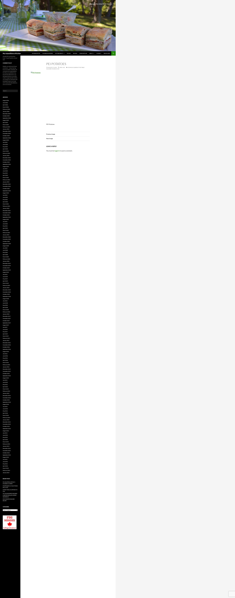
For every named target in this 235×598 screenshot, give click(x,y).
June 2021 (5, 223)
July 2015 (5, 380)
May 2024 (5, 146)
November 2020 (7, 239)
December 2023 (7, 157)
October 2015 (6, 373)
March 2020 (6, 256)
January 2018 (6, 314)
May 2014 (5, 411)
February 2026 (6, 109)
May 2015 (5, 384)
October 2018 (6, 294)
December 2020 (7, 237)
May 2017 (5, 331)
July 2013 (5, 433)
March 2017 (6, 336)
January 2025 (6, 129)
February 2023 (6, 179)
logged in (57, 151)
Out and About (59, 53)
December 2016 (7, 342)
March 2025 (6, 124)
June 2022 (5, 197)
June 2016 (5, 356)
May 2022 (5, 199)
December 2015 (7, 369)
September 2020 (7, 243)
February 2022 (6, 206)
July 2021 (5, 221)
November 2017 (7, 318)
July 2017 (5, 327)
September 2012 (7, 455)
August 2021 (6, 219)
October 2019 (6, 267)
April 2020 (5, 254)
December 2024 (7, 131)
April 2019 (5, 281)
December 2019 (7, 263)
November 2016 (7, 345)
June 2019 (5, 276)
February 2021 (6, 232)
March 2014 (6, 415)
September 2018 (7, 296)
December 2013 (7, 422)
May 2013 (5, 437)
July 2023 (5, 168)
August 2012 (6, 457)
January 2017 (6, 340)
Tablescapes (107, 53)
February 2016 (6, 364)
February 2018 (6, 312)
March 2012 (6, 468)
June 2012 (5, 461)
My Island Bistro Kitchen (12, 53)
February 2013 (6, 444)
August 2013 (6, 430)
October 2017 (6, 320)
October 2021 (6, 215)
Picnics (69, 53)
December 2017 (7, 316)
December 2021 (7, 210)
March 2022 (6, 204)
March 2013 (6, 441)
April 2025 (5, 122)
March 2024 (6, 151)
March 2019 (6, 283)
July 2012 (5, 459)
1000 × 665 (62, 67)
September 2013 (7, 428)
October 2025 (6, 116)
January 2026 (6, 111)
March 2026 (6, 107)
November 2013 (7, 424)
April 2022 (5, 201)
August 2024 (6, 140)
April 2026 (5, 105)
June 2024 (5, 144)
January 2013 (6, 446)
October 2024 (6, 135)
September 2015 (7, 375)
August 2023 (6, 166)
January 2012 (6, 472)
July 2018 (5, 301)
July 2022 (5, 195)
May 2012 (5, 463)
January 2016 (6, 367)
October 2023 (6, 162)
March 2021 (6, 230)
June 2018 (5, 303)
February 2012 (6, 470)
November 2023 (7, 160)
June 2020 (5, 250)
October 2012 (6, 452)
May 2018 (5, 305)
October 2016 (6, 347)
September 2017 (7, 323)
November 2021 (7, 212)
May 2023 (5, 173)
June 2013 (5, 435)
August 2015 (6, 378)
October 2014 (6, 400)
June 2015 (5, 382)
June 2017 (5, 329)
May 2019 (5, 279)
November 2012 (7, 450)
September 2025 (7, 118)
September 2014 (7, 402)
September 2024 (7, 138)
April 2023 (5, 175)
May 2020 (5, 252)
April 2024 (5, 149)
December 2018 (7, 290)
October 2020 (6, 241)
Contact (98, 53)
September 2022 (7, 190)
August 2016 (6, 351)
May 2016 (5, 358)
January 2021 (6, 234)
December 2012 (7, 448)
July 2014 (5, 406)
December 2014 (7, 395)
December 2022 (7, 184)
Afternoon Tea (36, 53)
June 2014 (5, 408)
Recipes (75, 53)
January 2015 (6, 393)
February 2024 (6, 153)
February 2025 (6, 127)
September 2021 (7, 217)
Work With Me (83, 53)
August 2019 (6, 272)
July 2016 (5, 353)
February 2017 (6, 338)
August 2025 (6, 120)
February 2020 (6, 259)
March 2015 (6, 389)
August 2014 (6, 404)
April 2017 (5, 334)
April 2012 (5, 466)
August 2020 (6, 245)
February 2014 (6, 417)
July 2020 (5, 248)
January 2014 (6, 419)
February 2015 (6, 391)
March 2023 (6, 177)
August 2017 (6, 325)
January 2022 (6, 208)
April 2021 (5, 228)
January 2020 (6, 261)
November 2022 (7, 186)
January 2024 (6, 155)
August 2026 (6, 100)
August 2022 (6, 193)
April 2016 (5, 360)
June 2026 (5, 102)
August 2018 (6, 298)
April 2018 (5, 307)
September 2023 (7, 164)
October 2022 (6, 188)
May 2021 (5, 226)
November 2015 (7, 371)
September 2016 (7, 349)
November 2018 (7, 292)
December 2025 (7, 113)
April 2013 (5, 439)
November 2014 (7, 397)
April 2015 (5, 386)
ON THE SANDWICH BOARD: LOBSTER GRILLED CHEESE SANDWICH (10, 495)
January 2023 (6, 182)
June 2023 (5, 171)
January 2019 (6, 287)
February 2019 (6, 285)
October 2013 (6, 426)
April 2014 (5, 413)
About (91, 53)
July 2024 (5, 142)
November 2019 (7, 265)
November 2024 (7, 133)
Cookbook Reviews (47, 53)
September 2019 (7, 270)
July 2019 (5, 274)
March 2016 (6, 362)
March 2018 (6, 309)
